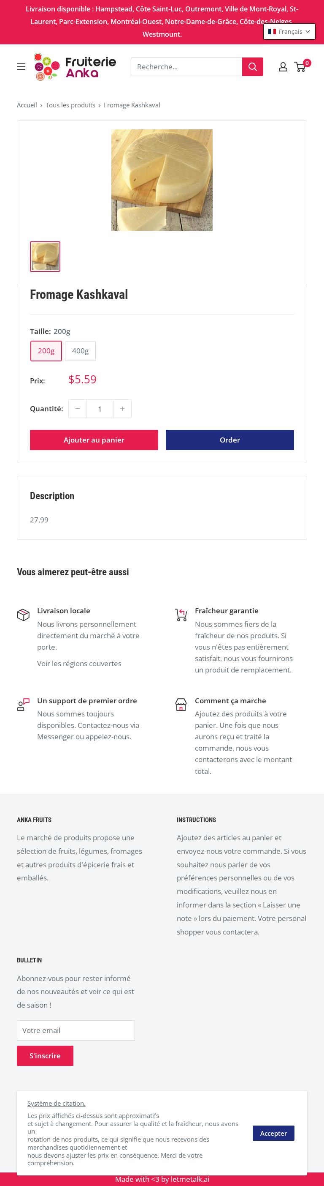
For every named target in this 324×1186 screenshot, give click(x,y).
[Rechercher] (252, 66)
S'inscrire (45, 1055)
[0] (300, 67)
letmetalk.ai (190, 1179)
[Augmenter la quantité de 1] (122, 409)
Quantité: (46, 408)
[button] (289, 31)
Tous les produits (70, 105)
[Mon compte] (283, 66)
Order (230, 440)
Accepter (273, 1133)
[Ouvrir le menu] (21, 66)
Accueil (27, 105)
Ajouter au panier (94, 440)
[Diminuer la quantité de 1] (77, 409)
